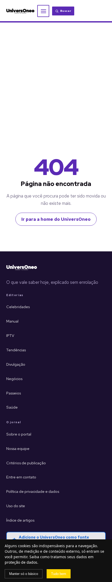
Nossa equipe (17, 448)
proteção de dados (21, 562)
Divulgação (15, 364)
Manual (12, 321)
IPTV (10, 335)
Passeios (13, 393)
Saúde (12, 407)
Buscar (65, 11)
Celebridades (18, 306)
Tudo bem (58, 574)
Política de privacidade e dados (32, 491)
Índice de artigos (20, 520)
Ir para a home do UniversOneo (56, 219)
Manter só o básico (23, 574)
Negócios (14, 378)
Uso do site (15, 505)
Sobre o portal (18, 434)
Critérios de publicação (26, 462)
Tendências (16, 349)
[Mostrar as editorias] (43, 11)
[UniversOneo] (21, 267)
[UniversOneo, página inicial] (20, 11)
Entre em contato (21, 476)
